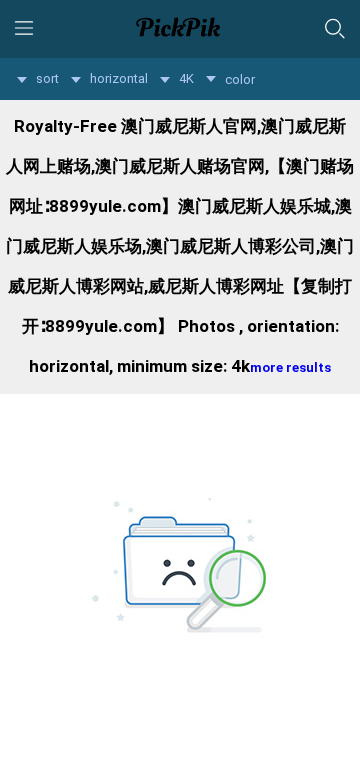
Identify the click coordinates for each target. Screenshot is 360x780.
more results (290, 367)
